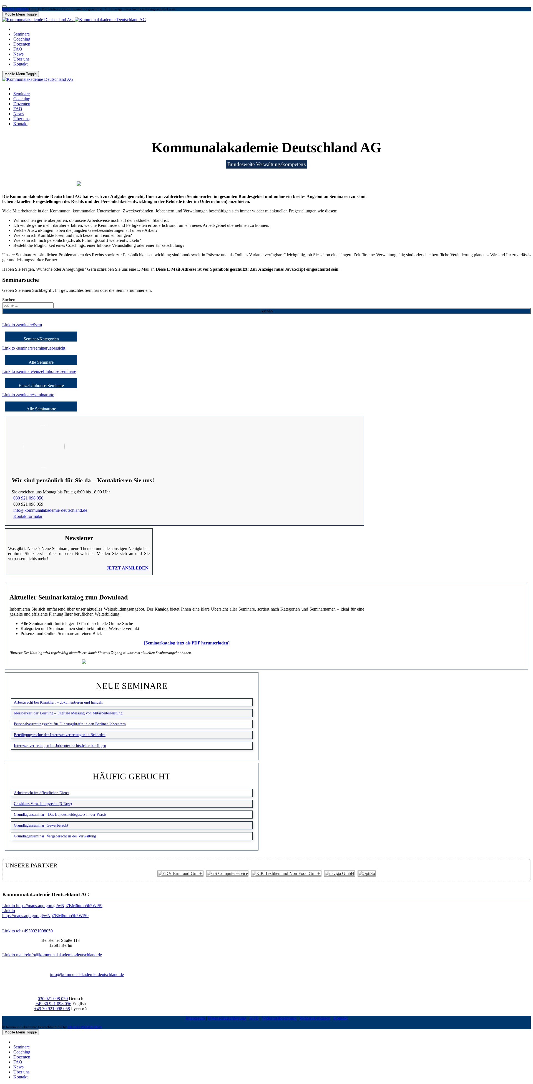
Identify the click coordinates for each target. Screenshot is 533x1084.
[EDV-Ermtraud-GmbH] (180, 873)
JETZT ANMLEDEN (128, 568)
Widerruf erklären (315, 1018)
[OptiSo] (366, 873)
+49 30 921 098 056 (53, 1003)
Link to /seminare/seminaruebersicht (33, 348)
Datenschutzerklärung (227, 1018)
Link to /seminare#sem (22, 324)
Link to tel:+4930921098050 (27, 931)
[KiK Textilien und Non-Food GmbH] (286, 873)
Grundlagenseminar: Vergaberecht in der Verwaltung (55, 836)
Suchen (8, 299)
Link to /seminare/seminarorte (28, 394)
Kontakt (340, 1018)
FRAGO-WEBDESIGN (85, 1027)
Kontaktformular (27, 516)
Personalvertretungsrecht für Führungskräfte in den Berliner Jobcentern (70, 724)
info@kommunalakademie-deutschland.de (50, 510)
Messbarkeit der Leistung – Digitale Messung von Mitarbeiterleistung (68, 713)
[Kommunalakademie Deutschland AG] (74, 19)
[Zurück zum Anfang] (4, 6)
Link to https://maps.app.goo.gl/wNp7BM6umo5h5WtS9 (52, 905)
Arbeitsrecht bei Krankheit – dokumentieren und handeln (58, 702)
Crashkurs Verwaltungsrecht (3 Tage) (43, 803)
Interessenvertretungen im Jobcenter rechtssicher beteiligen (60, 745)
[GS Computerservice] (227, 873)
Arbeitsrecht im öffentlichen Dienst (41, 793)
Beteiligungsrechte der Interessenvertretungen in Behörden (59, 734)
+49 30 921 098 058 (52, 1008)
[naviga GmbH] (339, 873)
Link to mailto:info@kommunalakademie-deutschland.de (52, 954)
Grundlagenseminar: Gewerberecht (41, 825)
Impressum (195, 1018)
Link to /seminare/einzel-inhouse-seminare (39, 371)
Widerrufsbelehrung (279, 1018)
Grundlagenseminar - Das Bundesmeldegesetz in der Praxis (60, 814)
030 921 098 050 (15, 9)
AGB (254, 1018)
